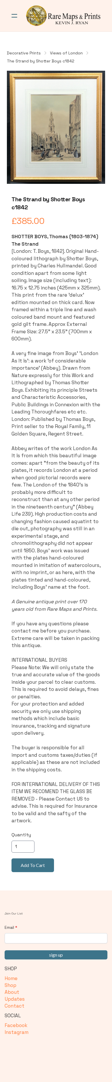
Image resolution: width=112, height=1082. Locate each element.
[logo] (63, 16)
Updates (15, 999)
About (12, 992)
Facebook (16, 1025)
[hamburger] (14, 15)
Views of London (66, 53)
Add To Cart (33, 865)
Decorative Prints (24, 53)
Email (9, 927)
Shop (10, 985)
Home (11, 978)
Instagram (16, 1032)
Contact (14, 1006)
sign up (56, 954)
